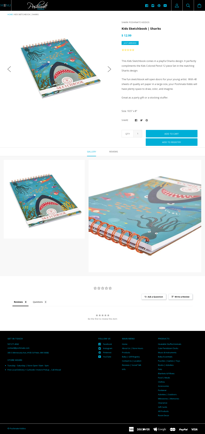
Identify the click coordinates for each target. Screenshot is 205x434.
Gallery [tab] (91, 151)
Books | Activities (166, 365)
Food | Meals (164, 377)
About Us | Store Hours (132, 348)
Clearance (162, 402)
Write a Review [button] (182, 296)
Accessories (163, 386)
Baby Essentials (165, 356)
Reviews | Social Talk (131, 365)
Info (124, 369)
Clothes (161, 381)
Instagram (107, 348)
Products (126, 352)
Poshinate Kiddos (18, 428)
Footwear (162, 390)
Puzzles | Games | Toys (169, 361)
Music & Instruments (167, 352)
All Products (163, 411)
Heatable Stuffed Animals (169, 344)
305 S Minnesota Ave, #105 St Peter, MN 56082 (28, 352)
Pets (160, 369)
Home (10, 14)
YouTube (107, 356)
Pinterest (107, 352)
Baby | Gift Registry (131, 356)
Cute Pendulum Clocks (168, 348)
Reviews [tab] (113, 151)
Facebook (107, 344)
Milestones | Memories (168, 398)
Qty (127, 133)
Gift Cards (162, 407)
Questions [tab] (38, 301)
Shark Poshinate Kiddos (135, 22)
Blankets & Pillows (166, 373)
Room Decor (163, 415)
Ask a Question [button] (155, 296)
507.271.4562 (13, 344)
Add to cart (171, 133)
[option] (59, 67)
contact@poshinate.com (18, 348)
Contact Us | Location (131, 361)
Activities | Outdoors (167, 394)
